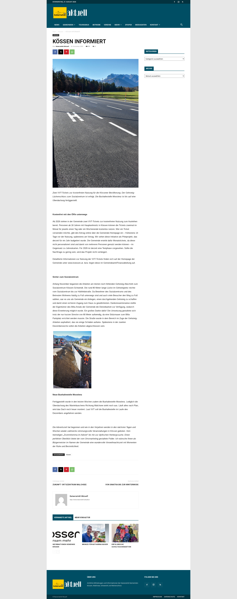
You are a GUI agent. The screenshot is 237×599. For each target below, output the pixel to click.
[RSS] (182, 2)
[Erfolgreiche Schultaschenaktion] (125, 533)
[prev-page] (54, 551)
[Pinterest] (66, 51)
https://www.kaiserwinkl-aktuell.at (79, 499)
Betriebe (96, 25)
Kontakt (154, 25)
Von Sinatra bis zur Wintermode (121, 484)
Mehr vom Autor (82, 518)
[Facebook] (174, 2)
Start (54, 32)
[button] (181, 25)
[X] (60, 51)
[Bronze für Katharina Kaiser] (95, 533)
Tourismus (84, 25)
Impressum (157, 597)
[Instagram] (178, 2)
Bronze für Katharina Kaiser (95, 544)
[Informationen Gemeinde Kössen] (66, 533)
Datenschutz (169, 597)
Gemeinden (68, 25)
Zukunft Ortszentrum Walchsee (70, 484)
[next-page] (58, 551)
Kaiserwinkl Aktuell (62, 46)
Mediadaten (141, 25)
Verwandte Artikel (63, 518)
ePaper (128, 25)
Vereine (107, 25)
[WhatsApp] (72, 51)
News (56, 25)
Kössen (60, 32)
